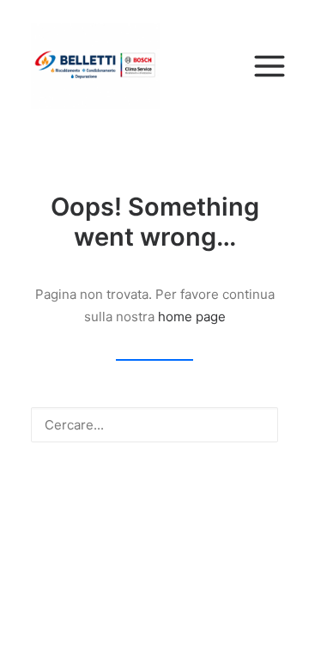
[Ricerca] (154, 424)
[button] (256, 424)
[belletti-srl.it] (154, 66)
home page (192, 316)
